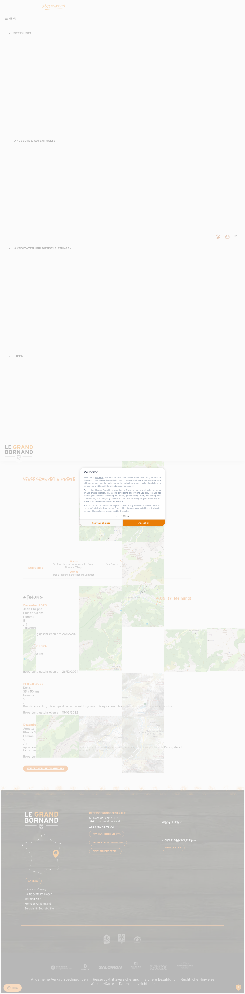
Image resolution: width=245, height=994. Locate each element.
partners (99, 477)
